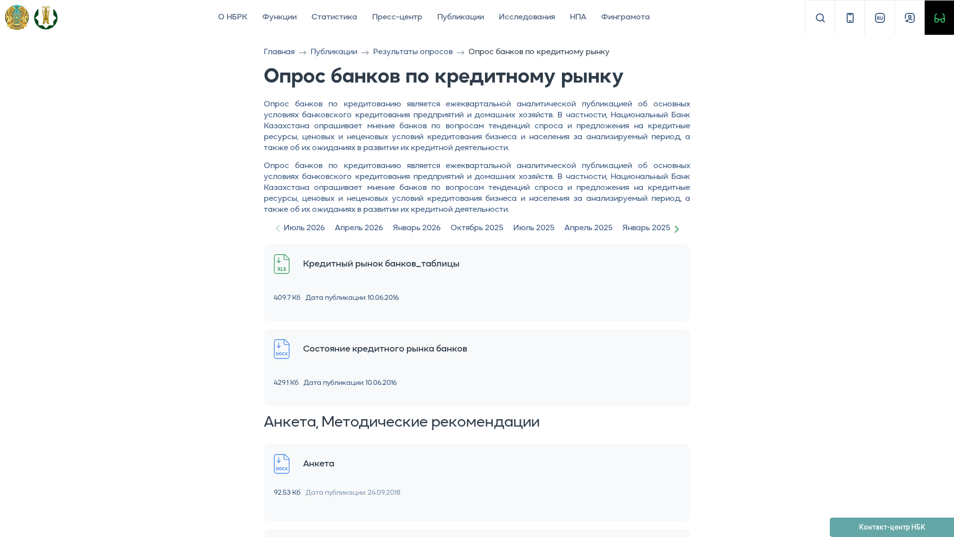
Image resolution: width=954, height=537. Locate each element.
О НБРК (232, 17)
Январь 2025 (646, 228)
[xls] (282, 264)
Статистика (334, 17)
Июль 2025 (534, 228)
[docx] (282, 349)
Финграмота (625, 17)
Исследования (527, 17)
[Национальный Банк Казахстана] (46, 17)
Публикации (460, 17)
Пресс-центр (397, 17)
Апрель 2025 (588, 228)
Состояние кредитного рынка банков (385, 349)
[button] (678, 229)
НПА (578, 17)
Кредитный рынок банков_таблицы (381, 264)
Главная (279, 52)
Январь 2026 (417, 228)
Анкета (318, 463)
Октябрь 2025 (477, 228)
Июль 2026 (304, 228)
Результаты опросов (413, 52)
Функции (279, 17)
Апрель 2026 (359, 228)
